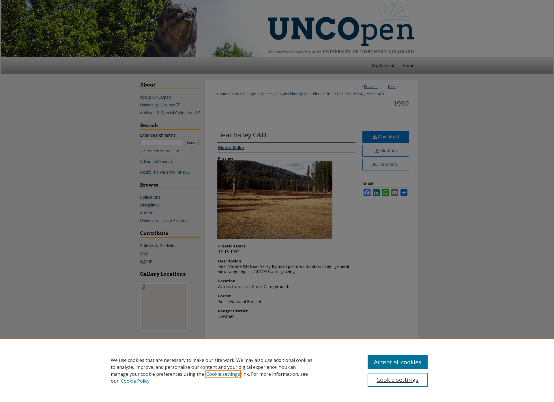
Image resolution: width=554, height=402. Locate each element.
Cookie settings (223, 374)
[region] (277, 370)
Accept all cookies (397, 362)
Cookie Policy (135, 381)
